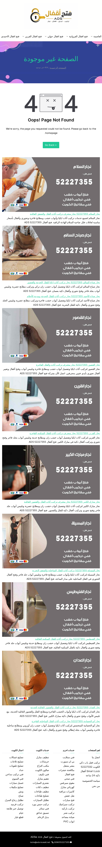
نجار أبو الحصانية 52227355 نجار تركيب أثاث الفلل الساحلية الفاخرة (66, 721)
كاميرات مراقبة (66, 791)
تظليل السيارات (41, 800)
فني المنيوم (17, 778)
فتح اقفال (69, 774)
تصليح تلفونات (16, 765)
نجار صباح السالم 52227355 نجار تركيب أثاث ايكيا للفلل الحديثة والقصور (63, 282)
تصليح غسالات (16, 757)
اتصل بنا (96, 757)
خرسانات (44, 761)
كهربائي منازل (67, 787)
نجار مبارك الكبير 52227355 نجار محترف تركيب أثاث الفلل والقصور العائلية (62, 501)
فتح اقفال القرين (33, 36)
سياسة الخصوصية (91, 780)
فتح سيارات (68, 800)
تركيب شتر (68, 812)
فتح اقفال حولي (55, 36)
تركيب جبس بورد (40, 804)
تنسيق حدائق (42, 812)
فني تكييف (44, 774)
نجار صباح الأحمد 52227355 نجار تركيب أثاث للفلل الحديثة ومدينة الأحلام (63, 296)
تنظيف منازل (42, 757)
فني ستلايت (68, 757)
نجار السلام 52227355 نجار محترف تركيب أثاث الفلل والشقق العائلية (65, 214)
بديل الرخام (43, 817)
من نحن (96, 786)
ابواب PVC (68, 821)
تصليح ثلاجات (16, 761)
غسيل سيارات (16, 783)
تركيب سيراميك (66, 804)
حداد (21, 770)
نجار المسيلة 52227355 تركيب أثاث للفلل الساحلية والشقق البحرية (66, 570)
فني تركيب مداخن (14, 774)
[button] (92, 36)
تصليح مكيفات (16, 787)
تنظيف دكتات (42, 787)
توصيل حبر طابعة (15, 808)
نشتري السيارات (41, 783)
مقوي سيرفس (67, 783)
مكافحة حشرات (66, 770)
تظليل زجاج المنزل (14, 800)
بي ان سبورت (67, 761)
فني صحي (69, 778)
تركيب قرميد (17, 804)
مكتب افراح (43, 765)
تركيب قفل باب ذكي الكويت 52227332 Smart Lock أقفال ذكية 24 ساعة (89, 769)
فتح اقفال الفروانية (78, 36)
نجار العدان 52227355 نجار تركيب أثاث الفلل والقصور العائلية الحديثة (65, 707)
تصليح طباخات (42, 795)
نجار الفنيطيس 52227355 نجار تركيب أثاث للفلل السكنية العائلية (67, 639)
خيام (21, 812)
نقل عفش (69, 795)
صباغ (21, 795)
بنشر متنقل (68, 765)
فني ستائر (44, 808)
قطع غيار (18, 817)
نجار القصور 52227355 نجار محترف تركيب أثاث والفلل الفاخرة (68, 364)
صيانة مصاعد (68, 817)
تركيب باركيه (68, 808)
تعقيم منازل (43, 778)
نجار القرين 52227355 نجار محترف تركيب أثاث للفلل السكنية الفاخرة (65, 433)
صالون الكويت (42, 770)
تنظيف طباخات (41, 791)
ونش (20, 791)
